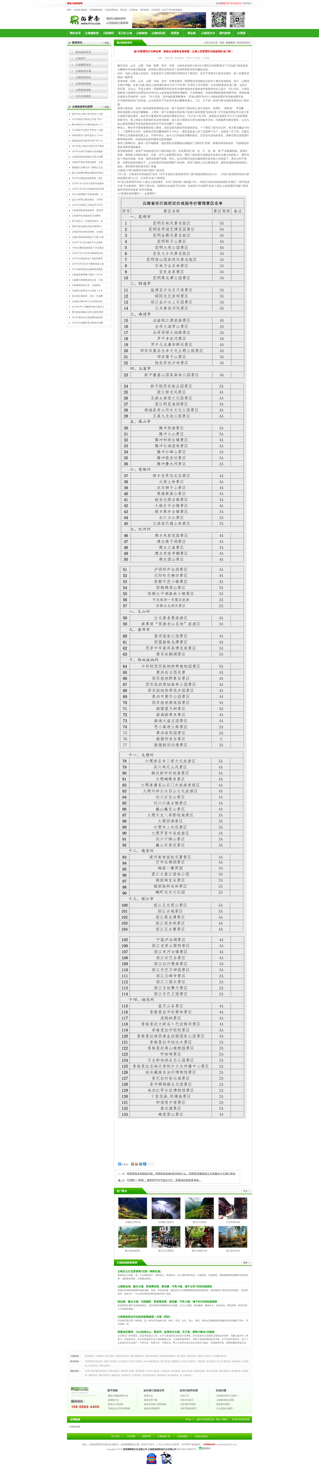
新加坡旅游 (173, 1375)
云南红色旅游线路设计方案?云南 (88, 237)
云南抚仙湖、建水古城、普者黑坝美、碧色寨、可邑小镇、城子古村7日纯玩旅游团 (165, 1286)
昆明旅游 (89, 1356)
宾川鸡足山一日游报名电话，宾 (87, 221)
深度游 (175, 33)
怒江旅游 (181, 1356)
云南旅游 (141, 33)
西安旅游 (211, 1361)
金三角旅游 (185, 1375)
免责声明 (146, 1436)
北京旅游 (123, 1361)
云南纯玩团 (158, 33)
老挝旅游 (126, 1375)
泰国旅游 (140, 1371)
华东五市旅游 (188, 1361)
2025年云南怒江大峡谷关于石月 (87, 205)
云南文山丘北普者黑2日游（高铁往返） (140, 1271)
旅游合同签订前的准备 (155, 1404)
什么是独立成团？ (225, 1408)
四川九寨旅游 (223, 1361)
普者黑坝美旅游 (168, 1356)
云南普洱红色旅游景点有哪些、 (87, 215)
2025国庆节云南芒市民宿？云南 (87, 130)
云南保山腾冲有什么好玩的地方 (87, 301)
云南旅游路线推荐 (127, 1262)
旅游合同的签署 (152, 1408)
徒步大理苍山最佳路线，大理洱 (87, 199)
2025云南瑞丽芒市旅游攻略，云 (87, 194)
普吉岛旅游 (212, 1371)
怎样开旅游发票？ (189, 1408)
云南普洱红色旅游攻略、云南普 (87, 231)
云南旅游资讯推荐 (82, 106)
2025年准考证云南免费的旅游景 (87, 317)
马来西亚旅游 (149, 1375)
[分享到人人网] (145, 1164)
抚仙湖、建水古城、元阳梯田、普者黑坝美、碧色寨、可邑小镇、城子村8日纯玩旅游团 (167, 1301)
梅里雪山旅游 (204, 1356)
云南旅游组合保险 (225, 1400)
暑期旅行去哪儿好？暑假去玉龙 (87, 167)
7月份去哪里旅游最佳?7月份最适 (88, 248)
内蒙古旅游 (104, 1365)
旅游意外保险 (223, 1404)
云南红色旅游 (201, 1436)
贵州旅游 (92, 1365)
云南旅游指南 (83, 83)
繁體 (223, 3)
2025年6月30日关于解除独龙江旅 (88, 264)
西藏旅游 (175, 1361)
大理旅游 (99, 1356)
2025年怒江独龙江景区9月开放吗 (88, 146)
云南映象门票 (163, 1436)
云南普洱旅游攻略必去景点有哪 (87, 156)
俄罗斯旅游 (224, 1371)
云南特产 (81, 58)
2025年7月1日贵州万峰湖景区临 (87, 253)
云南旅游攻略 (83, 89)
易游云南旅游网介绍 (118, 1395)
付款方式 (184, 1395)
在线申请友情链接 (241, 1419)
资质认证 (148, 1395)
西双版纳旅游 (152, 1356)
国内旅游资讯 (83, 52)
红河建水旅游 (219, 1356)
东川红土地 (125, 33)
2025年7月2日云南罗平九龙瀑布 (87, 242)
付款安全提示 (186, 1400)
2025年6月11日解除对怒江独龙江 (88, 306)
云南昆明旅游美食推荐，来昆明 (87, 210)
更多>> (246, 1262)
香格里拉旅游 (122, 1356)
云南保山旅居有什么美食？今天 (87, 290)
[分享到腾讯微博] (140, 1164)
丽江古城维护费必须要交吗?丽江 (88, 173)
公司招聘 (130, 1436)
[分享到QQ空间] (132, 1164)
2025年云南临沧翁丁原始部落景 (87, 258)
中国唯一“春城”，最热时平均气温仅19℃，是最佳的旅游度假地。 (164, 1180)
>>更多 (105, 43)
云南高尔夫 (208, 33)
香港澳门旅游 (127, 1371)
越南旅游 (115, 1375)
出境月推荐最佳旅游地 (96, 1371)
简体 (218, 3)
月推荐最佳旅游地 (93, 1361)
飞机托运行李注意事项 (119, 1408)
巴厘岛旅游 (113, 1371)
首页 (222, 42)
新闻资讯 (230, 42)
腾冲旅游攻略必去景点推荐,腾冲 (87, 312)
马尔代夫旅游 (152, 1371)
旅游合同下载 (150, 1400)
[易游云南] (101, 20)
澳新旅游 (92, 1375)
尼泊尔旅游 (187, 1371)
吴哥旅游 (136, 1375)
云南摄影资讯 (83, 64)
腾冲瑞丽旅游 (137, 1356)
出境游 (241, 33)
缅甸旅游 (161, 1375)
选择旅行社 (113, 1400)
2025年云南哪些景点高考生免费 (87, 323)
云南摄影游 (92, 33)
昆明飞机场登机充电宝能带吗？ (87, 226)
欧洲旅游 (236, 1371)
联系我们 (247, 3)
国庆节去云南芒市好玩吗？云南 (87, 114)
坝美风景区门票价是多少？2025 (87, 135)
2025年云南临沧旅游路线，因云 (87, 178)
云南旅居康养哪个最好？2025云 (87, 274)
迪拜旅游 (175, 1371)
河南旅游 (236, 1361)
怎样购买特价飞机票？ (227, 1395)
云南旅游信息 (83, 77)
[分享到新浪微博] (136, 1164)
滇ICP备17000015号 (186, 1449)
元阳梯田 (108, 33)
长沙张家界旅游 (151, 1361)
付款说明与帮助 (188, 1404)
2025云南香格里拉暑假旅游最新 (87, 269)
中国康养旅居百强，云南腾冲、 (87, 285)
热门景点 (122, 1191)
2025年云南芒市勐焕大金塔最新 (87, 151)
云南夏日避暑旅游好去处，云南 (87, 280)
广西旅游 (200, 1361)
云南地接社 (182, 1436)
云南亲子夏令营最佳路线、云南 (87, 162)
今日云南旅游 (83, 96)
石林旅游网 (74, 1426)
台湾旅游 (165, 1371)
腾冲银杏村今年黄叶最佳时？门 (87, 124)
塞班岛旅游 (104, 1375)
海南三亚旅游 (110, 1361)
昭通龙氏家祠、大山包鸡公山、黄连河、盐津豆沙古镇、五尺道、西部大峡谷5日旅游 (166, 1332)
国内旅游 (224, 33)
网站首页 (75, 33)
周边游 (191, 33)
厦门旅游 (165, 1361)
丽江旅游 (109, 1356)
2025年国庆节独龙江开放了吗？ (87, 119)
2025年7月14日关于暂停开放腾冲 (88, 183)
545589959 (186, 1444)
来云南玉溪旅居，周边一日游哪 (87, 296)
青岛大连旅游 (135, 1361)
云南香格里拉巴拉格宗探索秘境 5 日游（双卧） (145, 1316)
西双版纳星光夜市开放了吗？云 (87, 140)
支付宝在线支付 (234, 3)
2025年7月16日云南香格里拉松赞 (88, 189)
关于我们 (115, 1436)
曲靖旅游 (191, 1356)
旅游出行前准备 (115, 1404)
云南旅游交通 (83, 71)
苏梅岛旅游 (199, 1371)
